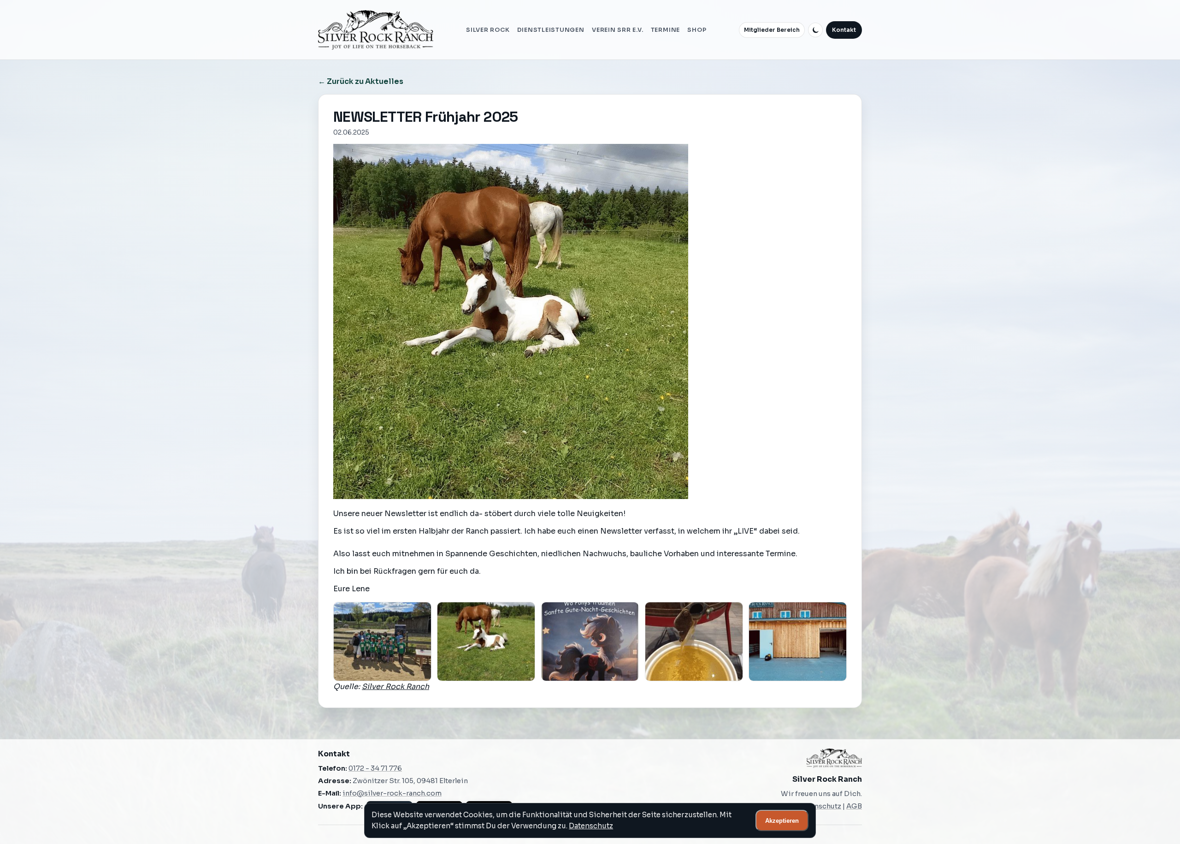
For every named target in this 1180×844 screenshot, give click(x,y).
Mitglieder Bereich (772, 30)
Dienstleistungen (550, 30)
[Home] (375, 30)
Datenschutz (591, 825)
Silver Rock (487, 30)
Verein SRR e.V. (617, 30)
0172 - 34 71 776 (375, 768)
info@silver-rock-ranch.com (392, 793)
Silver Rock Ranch (395, 686)
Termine (665, 30)
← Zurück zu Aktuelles (360, 81)
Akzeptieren (782, 820)
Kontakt (844, 30)
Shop (696, 30)
